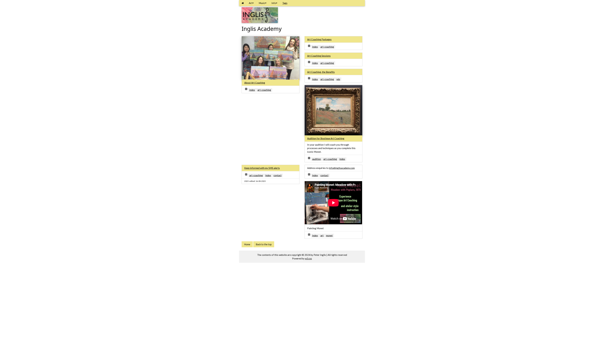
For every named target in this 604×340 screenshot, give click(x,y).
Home (247, 244)
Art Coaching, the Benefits (321, 72)
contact (278, 175)
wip (338, 79)
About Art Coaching (254, 82)
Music (262, 3)
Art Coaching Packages (319, 39)
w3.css (308, 258)
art (322, 235)
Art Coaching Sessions (319, 55)
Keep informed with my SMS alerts (262, 168)
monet (329, 235)
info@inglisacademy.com (342, 168)
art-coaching (264, 89)
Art (250, 3)
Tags (284, 3)
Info (273, 3)
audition (316, 159)
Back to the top (264, 244)
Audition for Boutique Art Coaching (325, 138)
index (252, 89)
